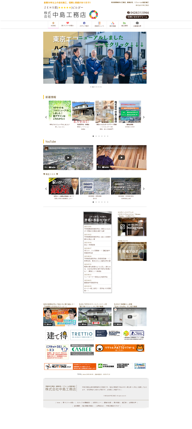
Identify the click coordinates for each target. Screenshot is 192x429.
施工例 (124, 402)
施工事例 (124, 25)
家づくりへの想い (67, 25)
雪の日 (95, 197)
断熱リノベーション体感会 (83, 127)
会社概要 (77, 406)
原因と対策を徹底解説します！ (64, 197)
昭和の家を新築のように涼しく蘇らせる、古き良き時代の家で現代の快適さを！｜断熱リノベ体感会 (97, 269)
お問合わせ (100, 406)
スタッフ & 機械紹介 (83, 402)
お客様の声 (137, 26)
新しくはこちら (60, 126)
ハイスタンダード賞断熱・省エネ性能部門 (107, 127)
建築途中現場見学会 (91, 283)
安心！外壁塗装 (89, 245)
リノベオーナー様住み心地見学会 (96, 277)
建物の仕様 (107, 402)
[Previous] (46, 117)
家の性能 (113, 26)
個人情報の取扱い (88, 406)
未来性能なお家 (126, 197)
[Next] (143, 117)
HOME (53, 25)
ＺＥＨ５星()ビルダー (63, 7)
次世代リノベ (99, 26)
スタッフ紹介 (84, 26)
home (58, 402)
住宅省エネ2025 (130, 126)
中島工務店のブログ (112, 406)
